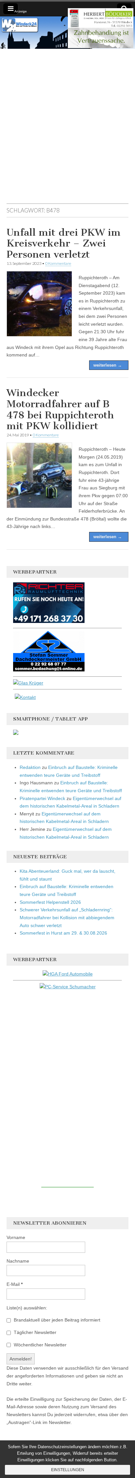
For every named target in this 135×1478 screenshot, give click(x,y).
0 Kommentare (58, 263)
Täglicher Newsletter (34, 1332)
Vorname (16, 1237)
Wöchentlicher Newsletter (39, 1344)
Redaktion (30, 767)
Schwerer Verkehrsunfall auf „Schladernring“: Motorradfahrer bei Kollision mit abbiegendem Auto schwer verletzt (67, 917)
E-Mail (15, 1284)
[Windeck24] (67, 32)
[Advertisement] (67, 129)
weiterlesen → (107, 365)
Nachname (18, 1261)
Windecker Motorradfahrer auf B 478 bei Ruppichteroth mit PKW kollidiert (60, 409)
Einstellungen (67, 1470)
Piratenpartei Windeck (42, 798)
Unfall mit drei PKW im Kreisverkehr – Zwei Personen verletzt (64, 243)
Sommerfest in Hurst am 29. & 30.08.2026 (63, 933)
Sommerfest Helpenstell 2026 (50, 902)
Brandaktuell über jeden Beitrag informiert (56, 1320)
